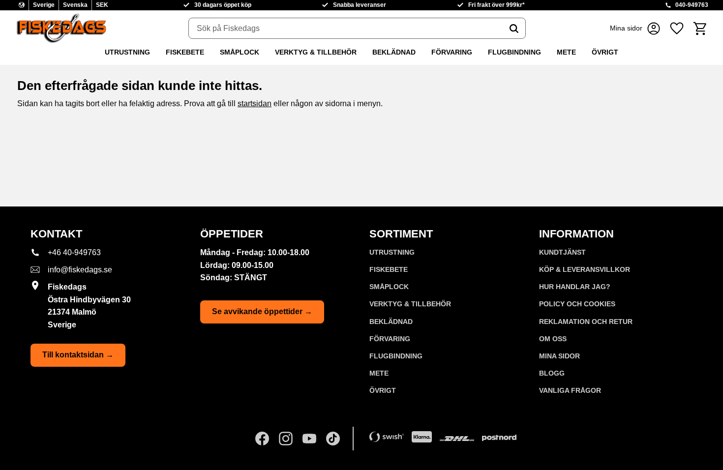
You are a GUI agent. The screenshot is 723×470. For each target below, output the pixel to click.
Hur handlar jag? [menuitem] (574, 287)
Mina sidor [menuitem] (559, 356)
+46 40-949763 (74, 252)
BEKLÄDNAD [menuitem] (394, 52)
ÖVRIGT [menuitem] (605, 52)
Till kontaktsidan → (78, 355)
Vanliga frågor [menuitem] (570, 390)
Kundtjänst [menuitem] (562, 252)
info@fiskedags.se (80, 269)
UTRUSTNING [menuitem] (127, 52)
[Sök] (514, 28)
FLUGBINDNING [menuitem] (514, 52)
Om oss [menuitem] (553, 339)
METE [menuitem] (566, 52)
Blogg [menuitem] (552, 373)
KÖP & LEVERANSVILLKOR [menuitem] (584, 269)
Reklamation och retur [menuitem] (586, 321)
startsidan (254, 103)
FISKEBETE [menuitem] (185, 52)
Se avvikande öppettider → (262, 311)
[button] (677, 28)
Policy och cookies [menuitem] (577, 304)
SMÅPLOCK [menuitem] (239, 52)
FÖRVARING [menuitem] (451, 52)
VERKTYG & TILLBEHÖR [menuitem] (316, 52)
